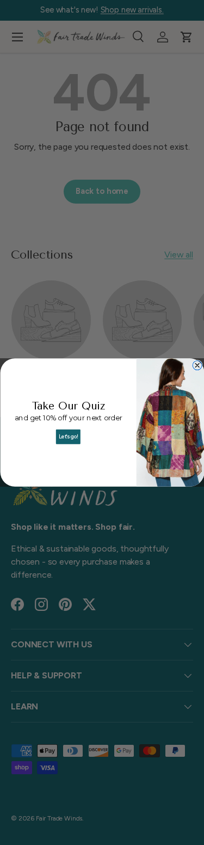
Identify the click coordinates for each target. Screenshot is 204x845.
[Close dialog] (197, 365)
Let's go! (68, 436)
